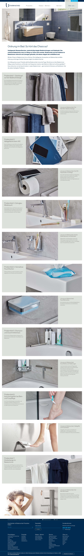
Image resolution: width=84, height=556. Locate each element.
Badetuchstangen (10, 545)
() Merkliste (75, 0)
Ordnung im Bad (65, 537)
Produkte (29, 6)
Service (59, 6)
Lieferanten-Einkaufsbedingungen (54, 545)
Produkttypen (11, 534)
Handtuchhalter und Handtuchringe (13, 536)
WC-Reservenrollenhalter (12, 543)
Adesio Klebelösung (38, 536)
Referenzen (64, 542)
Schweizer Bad (65, 538)
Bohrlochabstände (52, 540)
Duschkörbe (10, 539)
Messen (64, 543)
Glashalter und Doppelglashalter (13, 546)
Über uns (71, 6)
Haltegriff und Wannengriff (12, 542)
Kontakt (46, 0)
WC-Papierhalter (10, 540)
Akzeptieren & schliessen (68, 553)
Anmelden (38, 529)
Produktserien (23, 537)
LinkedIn (56, 519)
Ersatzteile (50, 543)
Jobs (63, 544)
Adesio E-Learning (38, 539)
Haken (9, 538)
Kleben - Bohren (44, 6)
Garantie (50, 542)
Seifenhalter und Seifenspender (13, 548)
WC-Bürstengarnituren (11, 544)
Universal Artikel (10, 537)
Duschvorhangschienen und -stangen (14, 549)
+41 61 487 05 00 (36, 519)
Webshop (68, 0)
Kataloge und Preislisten (53, 536)
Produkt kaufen (23, 539)
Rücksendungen (51, 546)
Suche (61, 0)
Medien (50, 548)
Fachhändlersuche (24, 540)
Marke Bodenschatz (66, 536)
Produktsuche (23, 538)
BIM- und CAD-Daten (52, 537)
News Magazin (65, 539)
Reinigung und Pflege (52, 544)
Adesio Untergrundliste (38, 538)
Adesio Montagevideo (38, 537)
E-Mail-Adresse (38, 525)
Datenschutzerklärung (14, 554)
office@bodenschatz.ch (47, 519)
